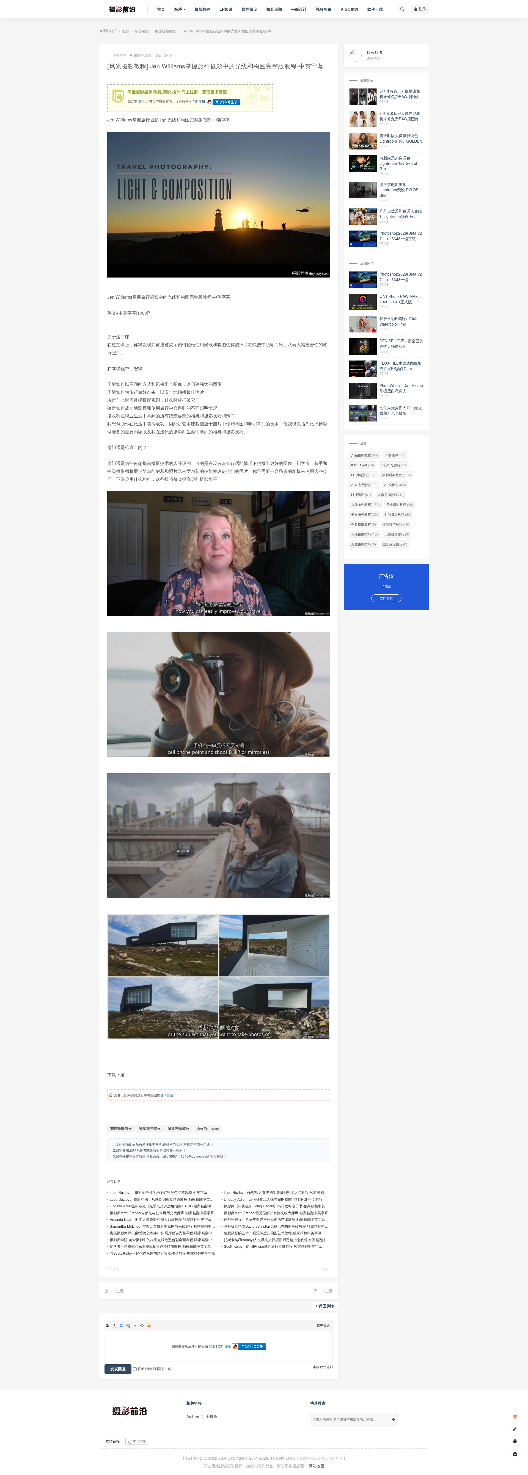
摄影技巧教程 (396, 524)
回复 (170, 1095)
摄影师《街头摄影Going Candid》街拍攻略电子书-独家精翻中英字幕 (278, 1205)
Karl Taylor (362, 464)
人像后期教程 (391, 494)
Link (128, 1325)
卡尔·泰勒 (394, 455)
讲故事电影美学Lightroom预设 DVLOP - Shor (400, 190)
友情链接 (113, 1441)
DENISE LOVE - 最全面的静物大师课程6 (401, 343)
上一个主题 (114, 1290)
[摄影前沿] (117, 9)
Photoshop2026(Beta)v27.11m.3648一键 (401, 276)
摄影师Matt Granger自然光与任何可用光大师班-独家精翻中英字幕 (162, 1212)
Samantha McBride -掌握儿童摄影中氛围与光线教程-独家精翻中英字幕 (166, 1226)
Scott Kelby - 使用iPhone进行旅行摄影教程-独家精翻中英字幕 (273, 1246)
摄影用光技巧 (395, 544)
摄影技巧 (213, 415)
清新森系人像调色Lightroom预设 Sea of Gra (398, 163)
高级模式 (323, 1325)
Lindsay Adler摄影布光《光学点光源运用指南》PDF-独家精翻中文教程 (166, 1205)
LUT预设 (361, 494)
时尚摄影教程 (397, 514)
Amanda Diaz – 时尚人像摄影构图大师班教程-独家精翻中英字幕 (160, 1219)
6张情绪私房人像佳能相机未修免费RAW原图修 (400, 115)
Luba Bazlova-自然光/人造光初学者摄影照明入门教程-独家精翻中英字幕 (281, 1192)
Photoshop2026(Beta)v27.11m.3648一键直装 (401, 235)
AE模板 (395, 484)
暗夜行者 (375, 52)
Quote (135, 1325)
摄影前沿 (110, 31)
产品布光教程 (394, 464)
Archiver (193, 1416)
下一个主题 (323, 1290)
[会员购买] (515, 1416)
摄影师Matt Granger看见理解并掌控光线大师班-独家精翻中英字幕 (276, 1212)
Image (121, 1325)
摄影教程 (202, 9)
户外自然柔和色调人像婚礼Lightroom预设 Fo (401, 213)
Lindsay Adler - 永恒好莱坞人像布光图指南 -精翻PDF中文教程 (273, 1199)
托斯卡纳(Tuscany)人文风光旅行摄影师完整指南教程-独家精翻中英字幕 (280, 1239)
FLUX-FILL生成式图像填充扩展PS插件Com (401, 365)
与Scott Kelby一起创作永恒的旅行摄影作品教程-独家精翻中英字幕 (162, 1253)
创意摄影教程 (363, 524)
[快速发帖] (515, 1429)
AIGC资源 (349, 9)
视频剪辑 (323, 9)
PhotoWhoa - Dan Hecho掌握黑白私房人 (401, 387)
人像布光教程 (365, 504)
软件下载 (375, 9)
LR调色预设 (363, 474)
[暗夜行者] (358, 54)
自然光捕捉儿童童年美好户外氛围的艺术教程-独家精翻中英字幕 (274, 1219)
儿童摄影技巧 (363, 544)
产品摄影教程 (364, 455)
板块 (178, 9)
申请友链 (139, 1441)
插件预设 (249, 9)
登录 (421, 9)
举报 (325, 1268)
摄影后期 (274, 9)
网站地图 (316, 1465)
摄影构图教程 (178, 1128)
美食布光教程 (364, 514)
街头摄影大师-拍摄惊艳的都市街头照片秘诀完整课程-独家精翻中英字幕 (166, 1232)
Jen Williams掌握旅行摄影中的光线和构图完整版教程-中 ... (229, 31)
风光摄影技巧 (396, 534)
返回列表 (326, 1306)
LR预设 (225, 9)
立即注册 (198, 101)
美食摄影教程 (399, 504)
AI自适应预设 (364, 484)
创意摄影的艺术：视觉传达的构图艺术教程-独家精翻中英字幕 (272, 1232)
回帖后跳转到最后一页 (154, 1368)
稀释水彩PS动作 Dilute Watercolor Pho (399, 321)
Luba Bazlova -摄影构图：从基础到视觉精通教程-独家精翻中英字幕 (163, 1199)
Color (114, 1325)
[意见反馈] (515, 1453)
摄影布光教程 (150, 1128)
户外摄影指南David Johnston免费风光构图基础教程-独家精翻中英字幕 (280, 1226)
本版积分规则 (323, 1366)
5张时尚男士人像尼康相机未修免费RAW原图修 (400, 93)
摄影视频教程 (165, 31)
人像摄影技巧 (364, 534)
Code (142, 1325)
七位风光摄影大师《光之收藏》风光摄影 (401, 410)
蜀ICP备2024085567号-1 (321, 1458)
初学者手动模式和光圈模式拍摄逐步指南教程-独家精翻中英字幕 (160, 1246)
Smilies (149, 1325)
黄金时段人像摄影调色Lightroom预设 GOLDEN (401, 138)
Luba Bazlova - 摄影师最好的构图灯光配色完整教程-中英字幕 (158, 1192)
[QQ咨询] (515, 1441)
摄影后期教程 (396, 474)
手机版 (211, 1416)
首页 (161, 9)
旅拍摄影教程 (121, 1128)
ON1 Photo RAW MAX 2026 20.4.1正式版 (399, 298)
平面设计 (299, 9)
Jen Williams (208, 1128)
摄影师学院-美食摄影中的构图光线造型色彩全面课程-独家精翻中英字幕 (166, 1239)
